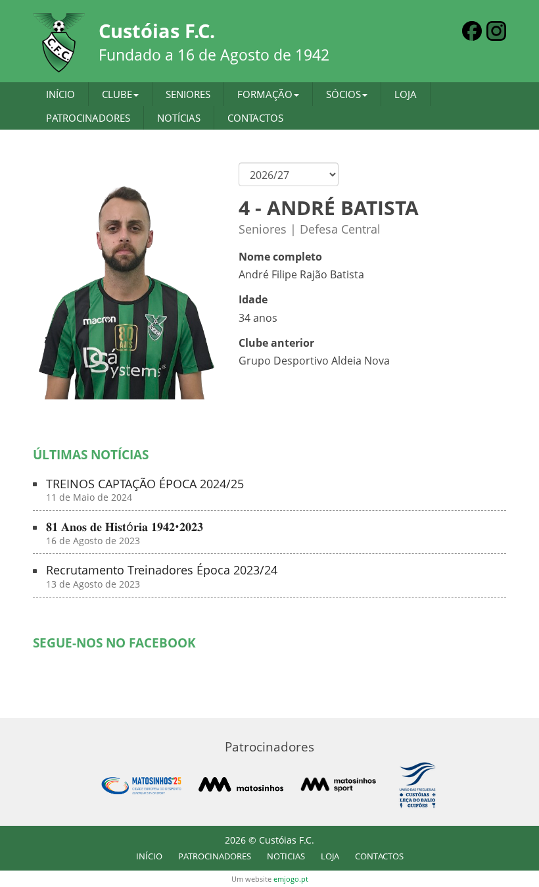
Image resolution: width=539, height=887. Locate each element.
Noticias (286, 856)
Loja (405, 94)
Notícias (178, 117)
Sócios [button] (343, 94)
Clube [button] (117, 94)
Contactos (255, 117)
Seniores (188, 94)
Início (60, 94)
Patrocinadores (88, 117)
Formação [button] (265, 94)
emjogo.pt (290, 879)
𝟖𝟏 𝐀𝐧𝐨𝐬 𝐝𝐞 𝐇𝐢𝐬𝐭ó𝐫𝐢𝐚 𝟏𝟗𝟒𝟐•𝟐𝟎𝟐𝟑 (124, 533)
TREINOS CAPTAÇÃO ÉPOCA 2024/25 (145, 490)
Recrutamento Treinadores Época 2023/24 (161, 577)
